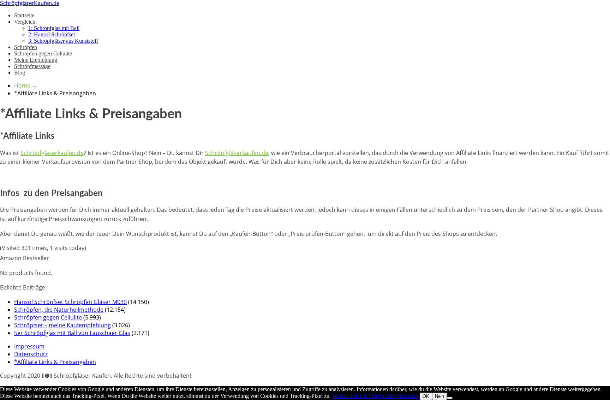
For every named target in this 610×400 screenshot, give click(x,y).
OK (426, 396)
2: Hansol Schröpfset (51, 34)
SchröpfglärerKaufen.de (29, 3)
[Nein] (450, 398)
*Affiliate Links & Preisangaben (55, 362)
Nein (439, 396)
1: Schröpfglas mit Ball (53, 28)
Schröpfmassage (32, 66)
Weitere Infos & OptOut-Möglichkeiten (376, 396)
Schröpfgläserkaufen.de (52, 153)
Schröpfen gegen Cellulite (43, 53)
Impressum (29, 346)
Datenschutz (31, 354)
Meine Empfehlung (35, 60)
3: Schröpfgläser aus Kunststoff (63, 41)
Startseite (24, 15)
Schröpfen (25, 47)
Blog (19, 73)
